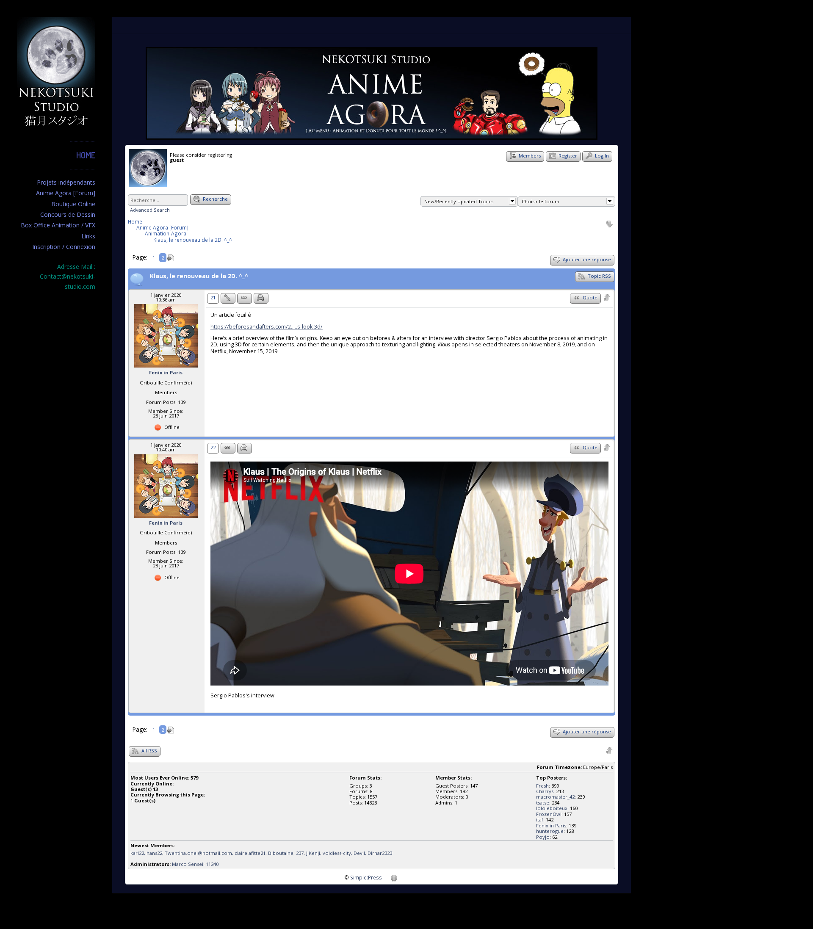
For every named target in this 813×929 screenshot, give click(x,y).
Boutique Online (73, 204)
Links (88, 236)
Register (567, 155)
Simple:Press (366, 877)
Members (529, 155)
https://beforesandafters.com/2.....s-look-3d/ (266, 326)
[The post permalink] (244, 298)
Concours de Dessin (67, 214)
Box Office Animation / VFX (58, 225)
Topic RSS (598, 276)
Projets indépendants (66, 182)
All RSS (148, 750)
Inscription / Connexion (63, 247)
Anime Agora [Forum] (65, 193)
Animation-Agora (165, 233)
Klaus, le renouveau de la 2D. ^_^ (192, 239)
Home (85, 154)
